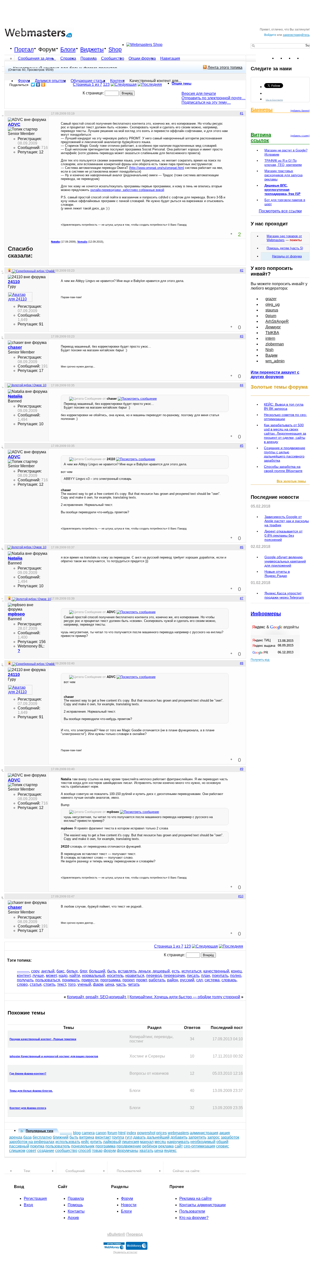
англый (47, 971)
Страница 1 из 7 (87, 84)
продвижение (129, 1146)
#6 (241, 547)
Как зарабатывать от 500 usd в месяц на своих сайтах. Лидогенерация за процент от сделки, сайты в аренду (285, 433)
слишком (17, 1150)
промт (141, 980)
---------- (23, 971)
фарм (98, 984)
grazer (270, 299)
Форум (47, 49)
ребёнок (149, 1146)
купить (96, 1142)
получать (25, 980)
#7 (241, 598)
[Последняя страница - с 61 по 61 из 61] (150, 84)
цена (109, 984)
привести (89, 980)
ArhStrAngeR (277, 321)
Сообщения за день (36, 58)
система (212, 980)
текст (61, 984)
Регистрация (35, 1198)
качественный (216, 971)
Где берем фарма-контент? (28, 1073)
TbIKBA (272, 333)
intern (270, 338)
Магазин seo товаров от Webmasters (284, 238)
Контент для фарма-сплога (28, 1107)
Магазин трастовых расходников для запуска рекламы (283, 175)
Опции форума (142, 58)
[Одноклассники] (43, 84)
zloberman (274, 344)
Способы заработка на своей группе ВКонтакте (283, 469)
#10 (240, 896)
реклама (166, 1146)
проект (128, 980)
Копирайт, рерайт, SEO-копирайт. (97, 997)
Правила (88, 58)
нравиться (134, 975)
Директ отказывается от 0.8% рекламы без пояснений (283, 535)
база (27, 1137)
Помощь (75, 1205)
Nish (269, 350)
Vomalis (82, 241)
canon (101, 1133)
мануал (147, 1142)
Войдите (270, 35)
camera (88, 1133)
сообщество (66, 1150)
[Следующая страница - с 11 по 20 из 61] (124, 84)
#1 (241, 113)
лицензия (130, 1142)
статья (35, 984)
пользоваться (47, 980)
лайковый (112, 1142)
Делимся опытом (50, 81)
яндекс (170, 1150)
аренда (15, 1137)
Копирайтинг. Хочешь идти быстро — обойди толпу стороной (185, 997)
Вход (28, 1205)
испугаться (191, 971)
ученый (84, 984)
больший (97, 971)
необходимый (202, 1142)
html (122, 1133)
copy (35, 971)
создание (45, 1150)
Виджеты (92, 49)
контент (23, 975)
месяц (160, 1142)
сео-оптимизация (199, 1146)
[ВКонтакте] (38, 84)
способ (84, 1150)
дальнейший (158, 1137)
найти (74, 975)
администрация (204, 1133)
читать (134, 984)
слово (22, 984)
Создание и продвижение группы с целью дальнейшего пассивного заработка (284, 454)
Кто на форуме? (194, 1218)
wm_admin (275, 361)
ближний (60, 1137)
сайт (179, 1146)
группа (118, 1137)
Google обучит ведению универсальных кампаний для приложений (285, 561)
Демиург (273, 327)
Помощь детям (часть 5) (285, 248)
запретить (197, 1137)
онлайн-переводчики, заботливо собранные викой (127, 190)
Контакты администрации (202, 1205)
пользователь (57, 1146)
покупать (220, 975)
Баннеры (262, 109)
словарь (229, 980)
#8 (241, 663)
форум (110, 1150)
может (51, 975)
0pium (270, 316)
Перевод (134, 1234)
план (205, 975)
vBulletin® (116, 1234)
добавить (178, 1137)
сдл (199, 980)
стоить (49, 984)
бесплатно (42, 1137)
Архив (73, 1218)
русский (187, 980)
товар (97, 1150)
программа (110, 980)
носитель (115, 975)
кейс (85, 1142)
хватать (146, 1150)
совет (31, 1150)
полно (235, 975)
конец (236, 971)
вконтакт (103, 1137)
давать (139, 1137)
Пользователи (192, 1211)
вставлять (127, 971)
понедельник (82, 1146)
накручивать (178, 1142)
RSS (305, 58)
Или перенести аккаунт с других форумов (275, 374)
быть (111, 971)
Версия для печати (199, 93)
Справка (68, 58)
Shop (115, 49)
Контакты (76, 1211)
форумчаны (127, 1150)
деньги (144, 971)
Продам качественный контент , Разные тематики (43, 1039)
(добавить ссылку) (300, 135)
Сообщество (112, 58)
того (72, 984)
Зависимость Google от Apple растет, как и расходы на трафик (286, 521)
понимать (70, 980)
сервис (222, 1146)
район (172, 980)
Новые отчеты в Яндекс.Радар (277, 574)
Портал (24, 49)
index (131, 1133)
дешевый (161, 971)
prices (161, 1133)
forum (112, 1133)
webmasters (178, 1133)
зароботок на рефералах (31, 1142)
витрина (86, 1137)
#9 (241, 769)
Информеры (266, 613)
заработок (230, 1137)
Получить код (260, 659)
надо (63, 975)
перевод (154, 975)
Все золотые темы (291, 481)
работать (157, 980)
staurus (271, 310)
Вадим (271, 355)
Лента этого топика (225, 67)
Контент (117, 81)
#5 (241, 445)
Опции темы (181, 83)
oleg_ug (272, 304)
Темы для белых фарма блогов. (31, 1090)
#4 (241, 385)
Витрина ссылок (261, 137)
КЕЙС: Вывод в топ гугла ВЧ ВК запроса (283, 406)
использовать (67, 1142)
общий (222, 1142)
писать (193, 975)
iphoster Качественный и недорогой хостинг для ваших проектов (54, 1056)
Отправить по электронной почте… (214, 98)
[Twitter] (33, 84)
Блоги (68, 49)
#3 (241, 336)
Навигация (170, 58)
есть (176, 971)
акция (224, 1133)
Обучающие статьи (88, 81)
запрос (213, 1137)
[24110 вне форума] (20, 297)
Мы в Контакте (274, 99)
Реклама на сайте (195, 1198)
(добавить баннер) (300, 110)
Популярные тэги (39, 1131)
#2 (241, 270)
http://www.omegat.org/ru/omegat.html (157, 168)
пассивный (19, 1146)
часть (121, 984)
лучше (38, 975)
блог (83, 971)
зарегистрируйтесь (296, 35)
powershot (146, 1133)
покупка (37, 1146)
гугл (128, 1137)
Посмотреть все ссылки (280, 211)
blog (77, 1133)
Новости (128, 1205)
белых (72, 971)
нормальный (93, 975)
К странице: (94, 93)
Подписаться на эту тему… (206, 102)
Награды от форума (287, 256)
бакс (60, 971)
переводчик (174, 975)
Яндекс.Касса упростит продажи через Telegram (284, 595)
